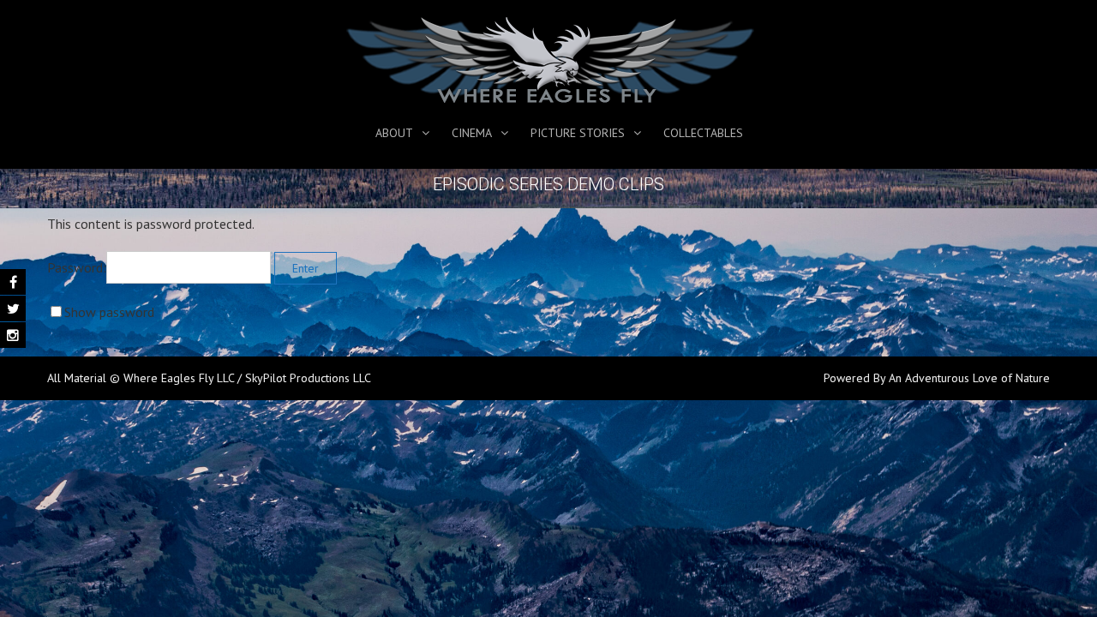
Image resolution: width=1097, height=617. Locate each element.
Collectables (703, 133)
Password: (76, 267)
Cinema (472, 133)
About (394, 133)
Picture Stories (578, 133)
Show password (109, 311)
